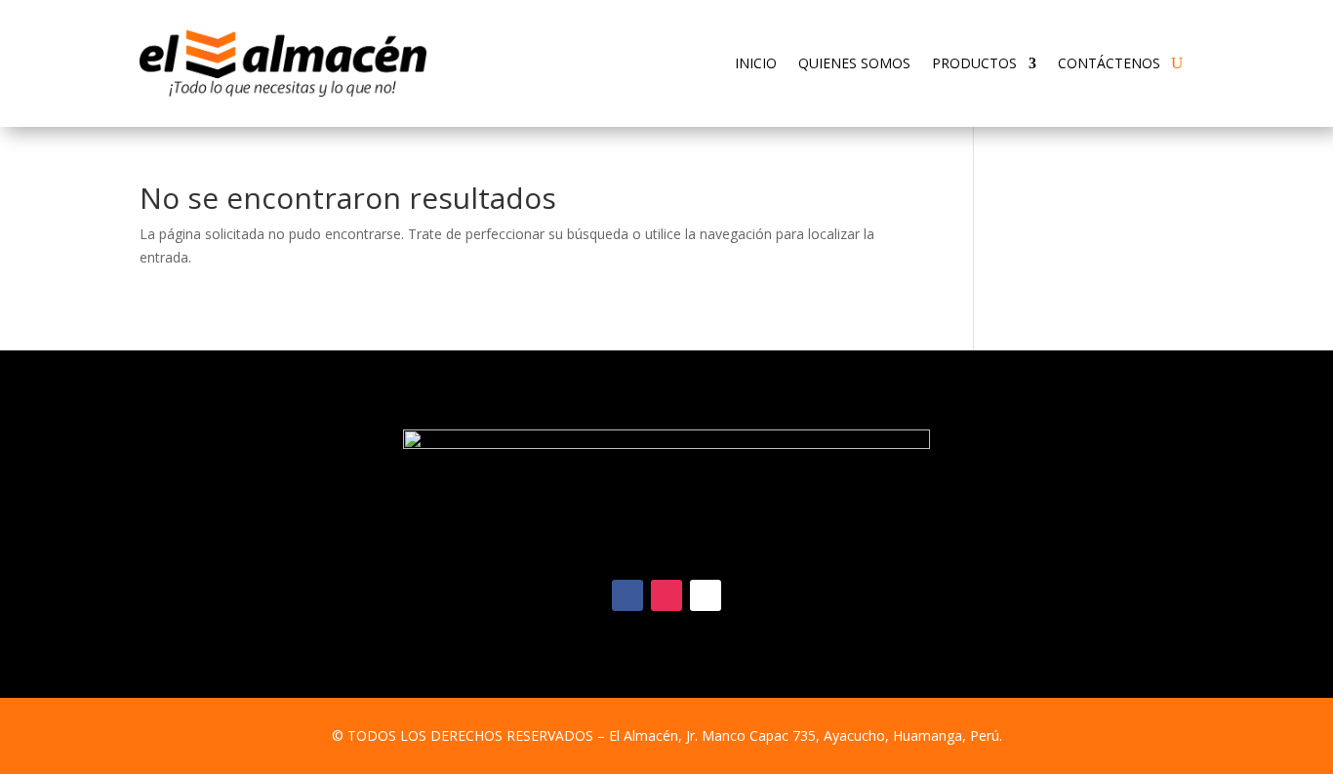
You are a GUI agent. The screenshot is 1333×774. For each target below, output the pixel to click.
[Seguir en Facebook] (627, 595)
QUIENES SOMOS (854, 63)
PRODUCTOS (974, 63)
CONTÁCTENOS (1109, 63)
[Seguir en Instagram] (666, 595)
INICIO (756, 63)
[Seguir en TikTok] (705, 595)
